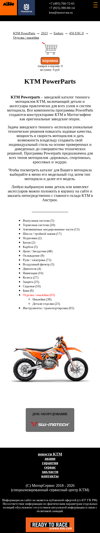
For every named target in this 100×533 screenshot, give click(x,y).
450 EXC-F (76, 33)
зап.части (50, 472)
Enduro (58, 33)
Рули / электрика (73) (37, 260)
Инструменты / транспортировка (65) (48, 308)
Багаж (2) (29, 242)
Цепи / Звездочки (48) (37, 251)
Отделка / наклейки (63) (39, 295)
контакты (50, 476)
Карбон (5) (30, 247)
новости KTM (50, 454)
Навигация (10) (33, 273)
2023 (44, 33)
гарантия (50, 463)
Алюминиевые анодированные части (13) (51, 229)
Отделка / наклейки (26, 37)
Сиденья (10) (32, 286)
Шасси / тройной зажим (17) (42, 234)
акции (50, 458)
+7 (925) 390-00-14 (62, 8)
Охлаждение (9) (33, 255)
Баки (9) (28, 290)
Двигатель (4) (32, 269)
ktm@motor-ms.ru (61, 12)
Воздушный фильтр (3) (38, 264)
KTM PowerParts (24, 33)
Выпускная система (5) (38, 220)
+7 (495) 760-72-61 (62, 3)
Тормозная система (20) (39, 225)
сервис (50, 467)
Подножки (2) (32, 238)
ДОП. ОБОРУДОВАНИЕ (50, 414)
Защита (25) (31, 282)
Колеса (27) (30, 277)
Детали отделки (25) (46, 304)
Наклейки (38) (42, 299)
